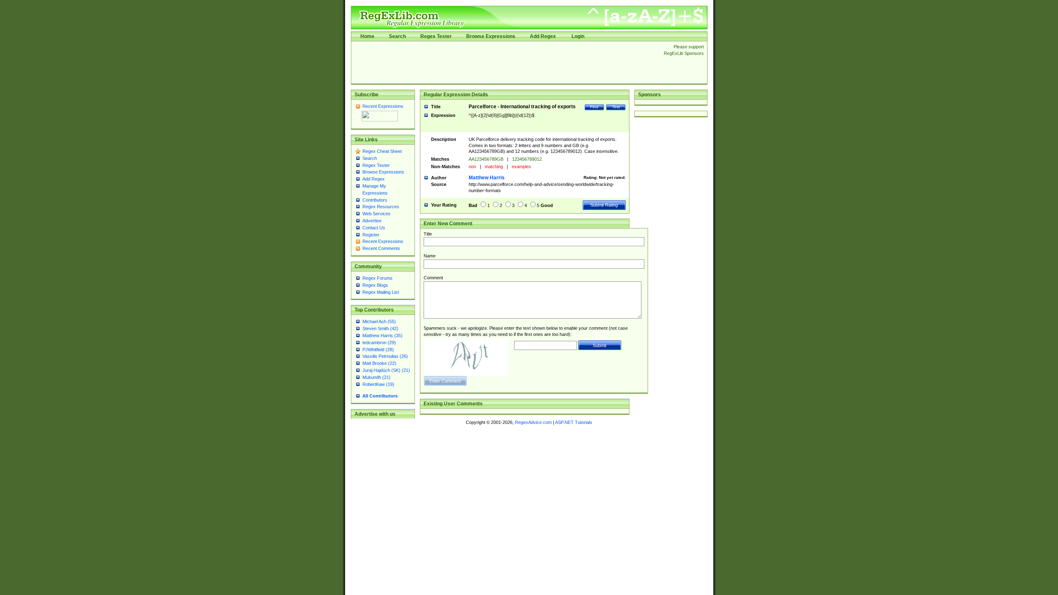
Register (370, 234)
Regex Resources (380, 206)
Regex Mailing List (380, 292)
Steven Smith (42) (380, 328)
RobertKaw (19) (378, 384)
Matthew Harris (487, 178)
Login (578, 36)
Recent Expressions (382, 106)
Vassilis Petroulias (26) (385, 356)
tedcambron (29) (379, 342)
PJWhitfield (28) (378, 349)
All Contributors (380, 395)
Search (397, 36)
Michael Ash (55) (379, 321)
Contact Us (373, 227)
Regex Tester (436, 36)
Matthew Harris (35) (382, 335)
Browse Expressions (490, 36)
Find (594, 107)
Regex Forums (377, 278)
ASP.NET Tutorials (573, 422)
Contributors (374, 200)
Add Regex (543, 36)
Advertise (371, 220)
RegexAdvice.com (533, 422)
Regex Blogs (375, 285)
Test (616, 107)
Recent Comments (381, 248)
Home (367, 36)
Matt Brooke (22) (379, 363)
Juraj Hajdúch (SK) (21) (386, 370)
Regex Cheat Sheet (382, 151)
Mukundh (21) (376, 377)
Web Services (376, 213)
